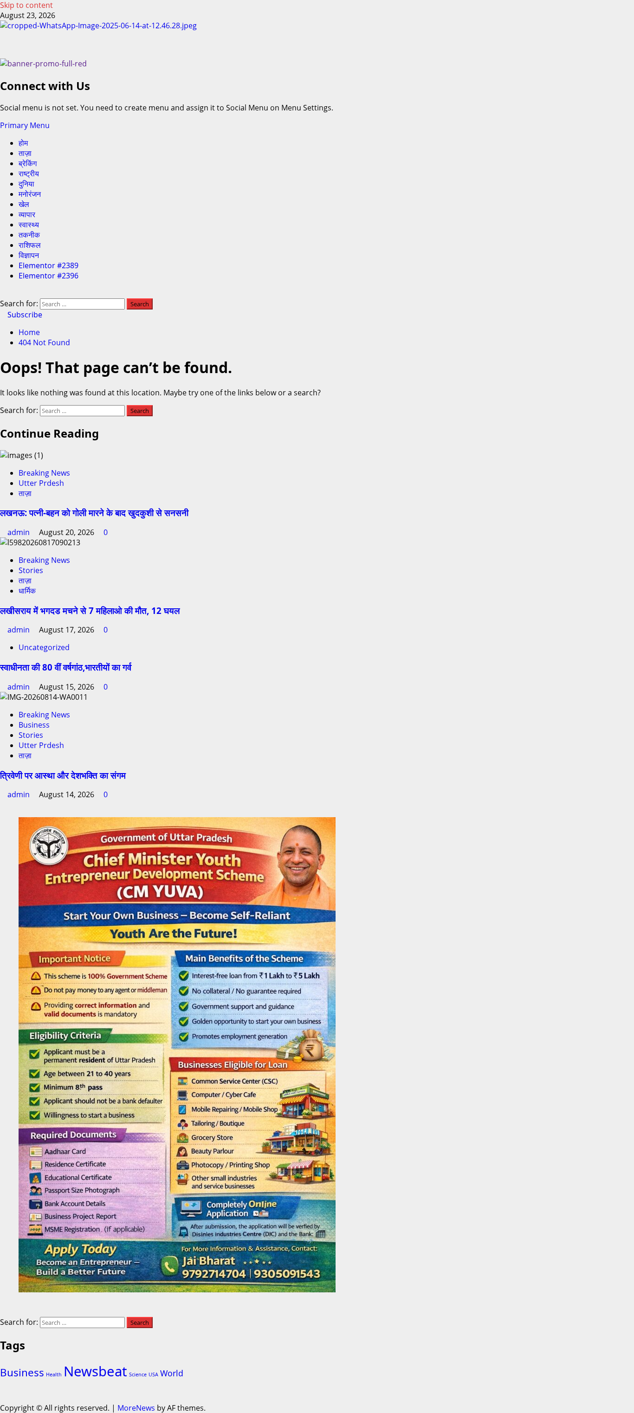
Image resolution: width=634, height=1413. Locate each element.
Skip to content (26, 5)
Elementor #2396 (48, 276)
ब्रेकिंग (28, 163)
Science (138, 1374)
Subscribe (24, 315)
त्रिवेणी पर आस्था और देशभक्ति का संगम (63, 775)
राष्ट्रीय (29, 173)
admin (19, 532)
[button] (25, 125)
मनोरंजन (30, 194)
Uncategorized (44, 647)
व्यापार (27, 214)
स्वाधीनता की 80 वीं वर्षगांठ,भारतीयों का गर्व (65, 667)
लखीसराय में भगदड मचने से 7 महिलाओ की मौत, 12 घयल (90, 610)
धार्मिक (27, 591)
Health (54, 1374)
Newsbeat (95, 1371)
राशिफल (30, 245)
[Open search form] (3, 293)
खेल (24, 204)
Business (34, 725)
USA (153, 1374)
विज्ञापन (29, 255)
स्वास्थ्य (29, 224)
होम (23, 143)
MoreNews (136, 1408)
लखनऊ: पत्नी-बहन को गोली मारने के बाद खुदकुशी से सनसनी (94, 512)
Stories (31, 570)
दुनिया (26, 184)
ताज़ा (25, 153)
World (171, 1373)
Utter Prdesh (41, 483)
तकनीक (29, 235)
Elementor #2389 (48, 265)
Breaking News (44, 473)
